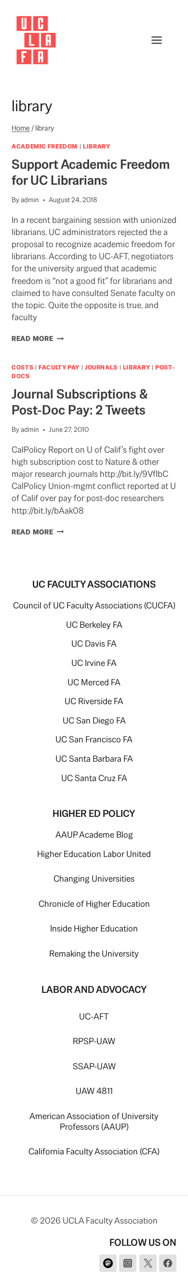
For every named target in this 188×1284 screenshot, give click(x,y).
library (96, 146)
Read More (38, 338)
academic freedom (45, 146)
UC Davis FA (94, 643)
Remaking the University (94, 953)
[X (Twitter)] (148, 1263)
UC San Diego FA (94, 720)
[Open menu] (161, 40)
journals (101, 367)
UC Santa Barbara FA (94, 758)
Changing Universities (94, 878)
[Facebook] (167, 1263)
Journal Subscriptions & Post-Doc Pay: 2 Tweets (80, 401)
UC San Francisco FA (94, 739)
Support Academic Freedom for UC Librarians (91, 172)
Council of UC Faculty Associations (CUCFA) (94, 605)
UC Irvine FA (94, 662)
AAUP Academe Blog (94, 834)
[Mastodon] (108, 1263)
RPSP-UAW (94, 1041)
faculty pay (59, 367)
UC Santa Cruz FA (94, 777)
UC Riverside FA (94, 701)
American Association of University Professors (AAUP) (94, 1121)
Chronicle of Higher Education (94, 903)
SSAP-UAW (94, 1066)
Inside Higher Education (94, 928)
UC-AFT (94, 1016)
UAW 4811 (94, 1090)
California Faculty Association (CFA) (94, 1151)
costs (22, 367)
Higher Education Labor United (94, 853)
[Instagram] (127, 1263)
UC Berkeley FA (94, 624)
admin (30, 199)
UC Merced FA (94, 682)
